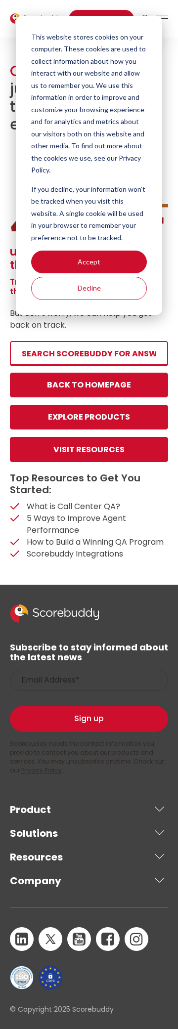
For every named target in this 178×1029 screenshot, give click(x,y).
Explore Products (89, 417)
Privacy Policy (41, 770)
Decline (89, 288)
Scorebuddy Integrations (75, 553)
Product (30, 809)
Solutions (34, 833)
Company (35, 881)
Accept (89, 261)
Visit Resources (89, 449)
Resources (36, 857)
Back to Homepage (89, 384)
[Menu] (162, 19)
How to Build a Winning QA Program (95, 542)
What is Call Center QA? (73, 506)
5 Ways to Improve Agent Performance (76, 524)
